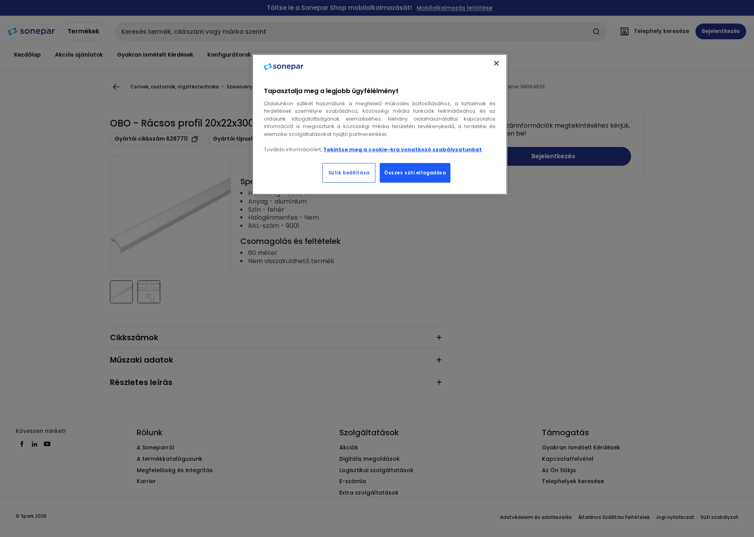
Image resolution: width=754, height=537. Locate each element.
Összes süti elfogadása (415, 173)
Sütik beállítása (349, 173)
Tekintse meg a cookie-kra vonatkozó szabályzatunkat (402, 149)
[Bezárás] (496, 63)
